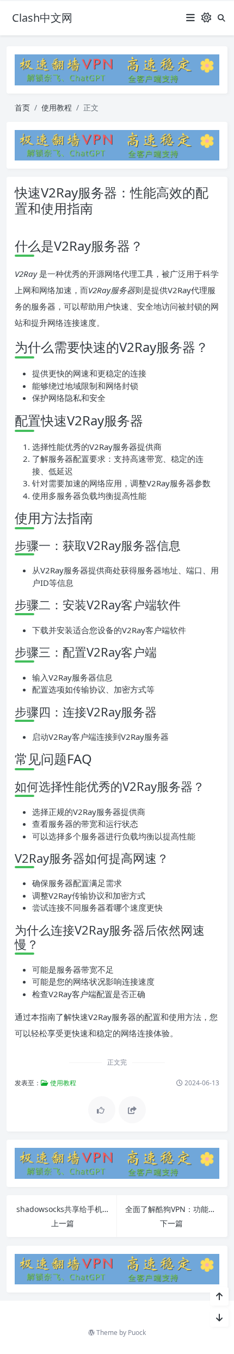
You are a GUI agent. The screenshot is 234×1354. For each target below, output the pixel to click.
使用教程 (56, 107)
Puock (137, 1332)
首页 (22, 107)
